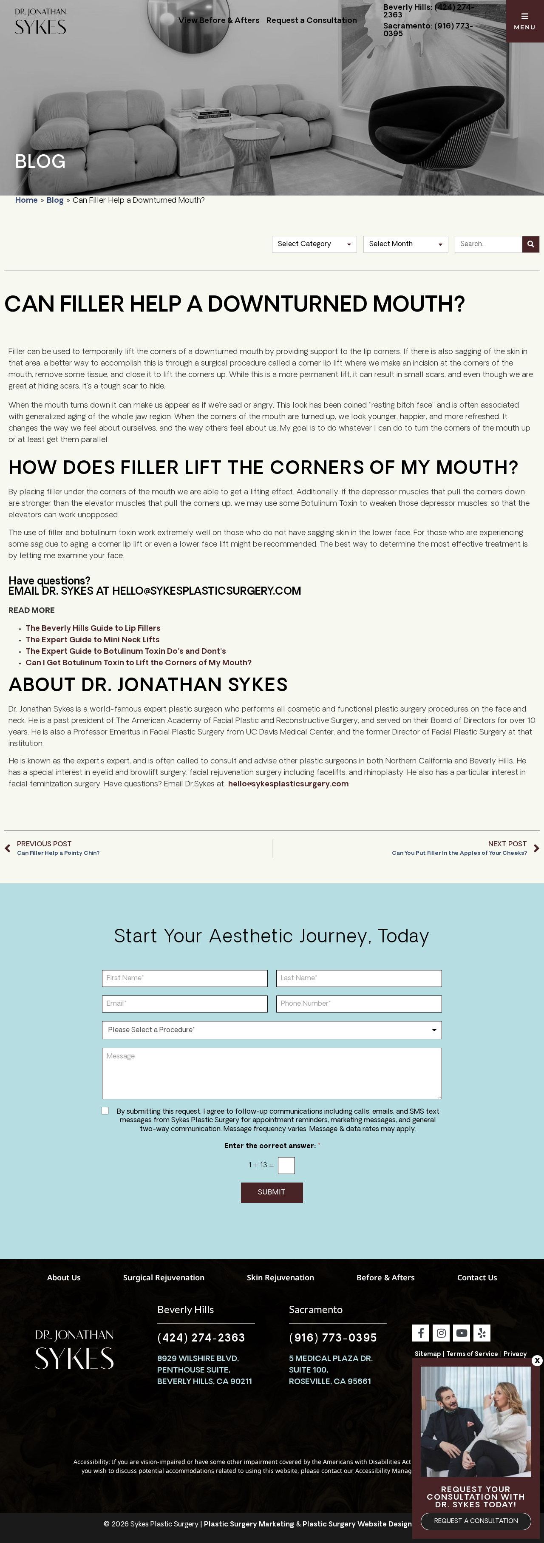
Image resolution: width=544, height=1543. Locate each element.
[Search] (530, 244)
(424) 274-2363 (201, 1339)
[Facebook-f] (420, 1333)
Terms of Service (472, 1354)
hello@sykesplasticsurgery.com (288, 785)
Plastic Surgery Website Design (357, 1524)
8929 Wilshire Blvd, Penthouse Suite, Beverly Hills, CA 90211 (204, 1371)
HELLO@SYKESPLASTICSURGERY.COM (206, 592)
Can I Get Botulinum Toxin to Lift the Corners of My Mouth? (139, 663)
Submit (272, 1192)
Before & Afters (386, 1277)
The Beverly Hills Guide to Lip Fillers (93, 629)
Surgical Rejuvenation (163, 1277)
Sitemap (428, 1354)
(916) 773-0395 (333, 1339)
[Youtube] (461, 1333)
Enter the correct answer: (272, 1146)
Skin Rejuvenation (280, 1277)
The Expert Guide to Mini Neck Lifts (93, 640)
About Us (64, 1277)
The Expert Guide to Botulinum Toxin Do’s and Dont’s (126, 652)
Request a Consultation (311, 21)
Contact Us (477, 1277)
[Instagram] (441, 1333)
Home (26, 201)
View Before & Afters (219, 21)
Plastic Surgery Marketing (249, 1524)
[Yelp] (481, 1333)
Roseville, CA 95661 (330, 1382)
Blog (55, 201)
